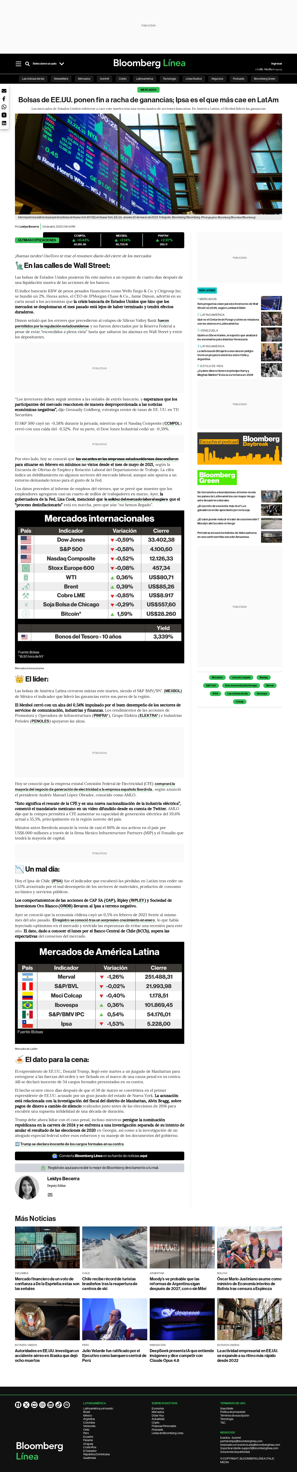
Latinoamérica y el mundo (98, 1408)
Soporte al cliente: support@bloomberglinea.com (249, 1448)
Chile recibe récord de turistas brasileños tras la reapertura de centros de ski (109, 1283)
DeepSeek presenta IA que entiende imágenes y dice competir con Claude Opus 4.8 (182, 1355)
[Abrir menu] (18, 64)
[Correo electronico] (50, 1194)
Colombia (89, 1422)
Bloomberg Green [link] (264, 78)
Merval (270, 685)
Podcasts (157, 1429)
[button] (4, 91)
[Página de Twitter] (26, 1405)
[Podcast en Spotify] (66, 1405)
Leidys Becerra (29, 226)
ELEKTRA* (149, 715)
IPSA (215, 693)
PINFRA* (101, 715)
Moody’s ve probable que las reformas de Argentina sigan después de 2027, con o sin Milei (178, 1283)
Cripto (155, 1422)
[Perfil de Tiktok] (58, 1405)
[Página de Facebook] (18, 1405)
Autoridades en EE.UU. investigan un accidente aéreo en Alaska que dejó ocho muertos (47, 1355)
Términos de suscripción (234, 1415)
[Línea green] (239, 477)
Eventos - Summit (230, 1437)
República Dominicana (96, 1454)
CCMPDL (172, 423)
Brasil (86, 1411)
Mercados (148, 90)
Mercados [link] (84, 78)
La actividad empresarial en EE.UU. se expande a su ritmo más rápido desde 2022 (247, 1355)
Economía (158, 1408)
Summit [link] (104, 78)
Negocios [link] (217, 78)
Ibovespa (262, 693)
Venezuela (89, 1426)
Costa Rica (89, 1447)
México (87, 1415)
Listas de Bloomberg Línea (167, 1433)
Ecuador (88, 1436)
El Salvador (90, 1450)
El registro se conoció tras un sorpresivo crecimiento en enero (104, 920)
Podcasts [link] (238, 78)
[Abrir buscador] (27, 64)
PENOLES (40, 721)
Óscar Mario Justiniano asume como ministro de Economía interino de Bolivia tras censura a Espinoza (249, 1283)
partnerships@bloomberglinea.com (241, 1441)
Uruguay (88, 1443)
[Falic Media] (258, 69)
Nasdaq (264, 677)
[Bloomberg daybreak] (239, 448)
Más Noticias (35, 1218)
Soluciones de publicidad (235, 1451)
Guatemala (89, 1457)
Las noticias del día (237, 693)
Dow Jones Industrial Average (241, 685)
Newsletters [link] (61, 78)
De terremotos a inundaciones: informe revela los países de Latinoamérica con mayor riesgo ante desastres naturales (226, 496)
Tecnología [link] (169, 78)
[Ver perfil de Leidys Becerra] (31, 1187)
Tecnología (226, 1419)
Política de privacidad (232, 1411)
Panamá (88, 1440)
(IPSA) (57, 881)
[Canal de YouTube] (34, 1405)
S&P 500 (211, 685)
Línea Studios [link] (194, 78)
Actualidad (158, 1419)
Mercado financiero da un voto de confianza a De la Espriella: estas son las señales (47, 1283)
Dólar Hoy (158, 1415)
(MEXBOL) (173, 691)
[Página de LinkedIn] (50, 1405)
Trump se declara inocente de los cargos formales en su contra (72, 1144)
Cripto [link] (122, 78)
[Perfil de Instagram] (42, 1405)
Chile (86, 1429)
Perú (86, 1433)
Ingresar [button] (276, 63)
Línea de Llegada (241, 677)
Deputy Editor (56, 1185)
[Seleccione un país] (61, 64)
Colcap (239, 701)
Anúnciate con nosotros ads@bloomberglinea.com (250, 1444)
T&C (222, 1422)
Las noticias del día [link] (33, 78)
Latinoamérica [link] (144, 78)
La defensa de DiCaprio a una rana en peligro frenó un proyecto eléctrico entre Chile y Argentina (225, 355)
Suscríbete (226, 1408)
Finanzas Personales (164, 1426)
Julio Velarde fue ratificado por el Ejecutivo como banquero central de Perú (114, 1355)
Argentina (89, 1419)
